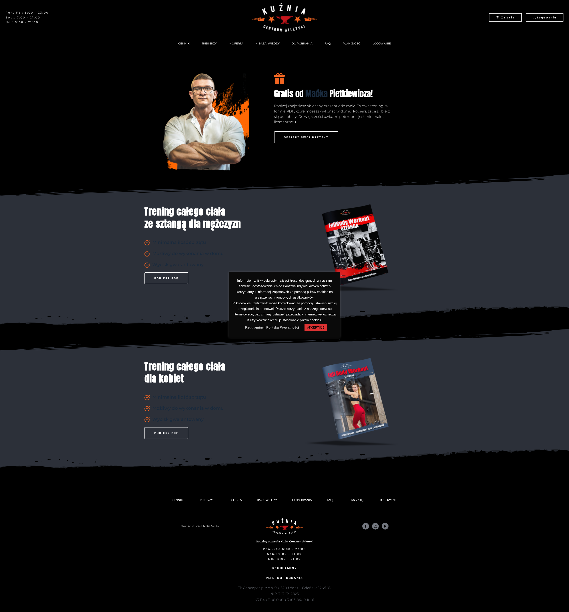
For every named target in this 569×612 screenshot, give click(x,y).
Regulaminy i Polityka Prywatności (272, 327)
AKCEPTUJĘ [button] (316, 327)
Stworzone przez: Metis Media (199, 526)
